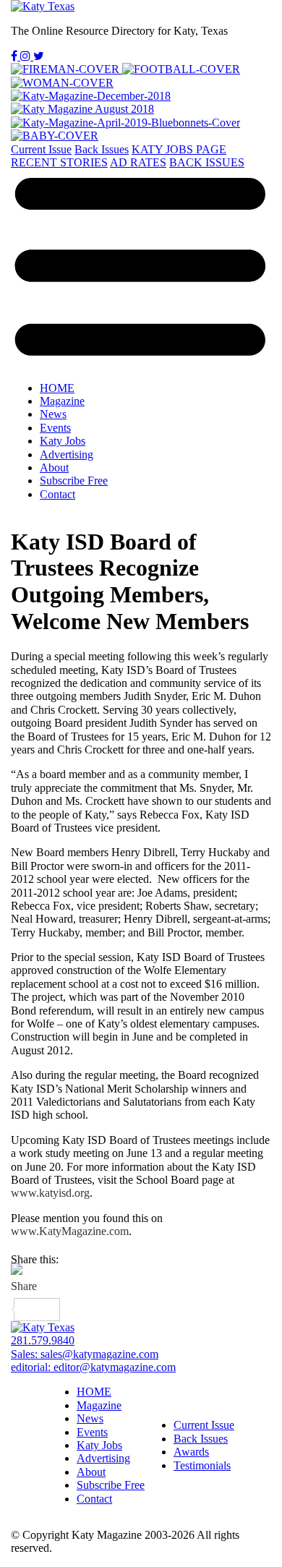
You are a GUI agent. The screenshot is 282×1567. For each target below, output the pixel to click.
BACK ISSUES (206, 162)
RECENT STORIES (59, 162)
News (53, 414)
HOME (57, 388)
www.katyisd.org (50, 1193)
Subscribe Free (74, 480)
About (54, 467)
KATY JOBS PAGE (179, 149)
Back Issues (101, 149)
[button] (141, 269)
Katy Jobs (62, 441)
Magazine (62, 401)
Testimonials (202, 1465)
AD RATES (138, 162)
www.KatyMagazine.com (70, 1231)
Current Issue (41, 149)
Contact (57, 494)
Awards (191, 1452)
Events (55, 428)
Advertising (66, 454)
